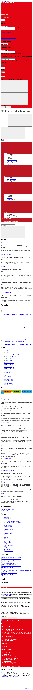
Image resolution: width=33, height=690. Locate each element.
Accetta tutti (24, 598)
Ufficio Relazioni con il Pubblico (12, 656)
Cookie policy (7, 652)
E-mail (16, 52)
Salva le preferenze (12, 618)
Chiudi (2, 68)
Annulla (3, 107)
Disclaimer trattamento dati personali (9, 676)
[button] (14, 327)
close (2, 139)
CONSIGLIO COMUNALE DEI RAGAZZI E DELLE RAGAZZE (15, 486)
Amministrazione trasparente (10, 663)
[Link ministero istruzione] (7, 2)
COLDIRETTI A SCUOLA (12, 497)
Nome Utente (18, 28)
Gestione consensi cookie (10, 662)
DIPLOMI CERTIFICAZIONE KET (15, 437)
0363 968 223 (9, 631)
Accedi (2, 20)
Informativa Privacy (8, 655)
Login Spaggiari (8, 57)
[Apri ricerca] (20, 120)
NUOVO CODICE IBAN (11, 425)
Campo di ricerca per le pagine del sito (10, 223)
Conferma (8, 107)
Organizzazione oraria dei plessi (13, 473)
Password (17, 29)
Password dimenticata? (6, 32)
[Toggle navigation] (13, 133)
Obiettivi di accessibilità (9, 659)
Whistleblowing (7, 661)
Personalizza (4, 598)
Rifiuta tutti (13, 598)
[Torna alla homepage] (16, 111)
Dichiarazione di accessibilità (11, 658)
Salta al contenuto (5, 1)
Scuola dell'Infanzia (6, 391)
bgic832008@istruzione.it (19, 632)
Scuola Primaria (17, 391)
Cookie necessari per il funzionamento (10, 612)
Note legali (6, 654)
